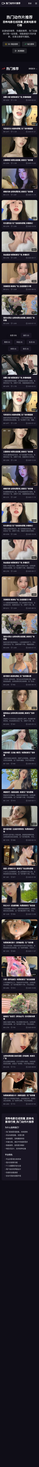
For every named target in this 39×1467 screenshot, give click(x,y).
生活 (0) (32, 342)
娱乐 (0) (26, 335)
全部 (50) (13, 335)
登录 (30, 3)
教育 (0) (7, 342)
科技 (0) (19, 342)
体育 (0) (13, 349)
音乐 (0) (26, 349)
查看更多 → (33, 68)
